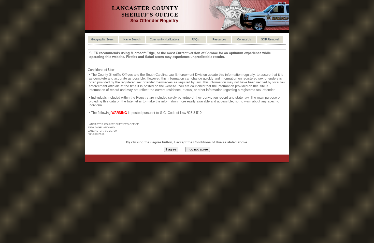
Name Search (131, 39)
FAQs (195, 39)
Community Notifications (165, 39)
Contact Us (244, 39)
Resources (219, 39)
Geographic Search (103, 39)
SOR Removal (270, 39)
